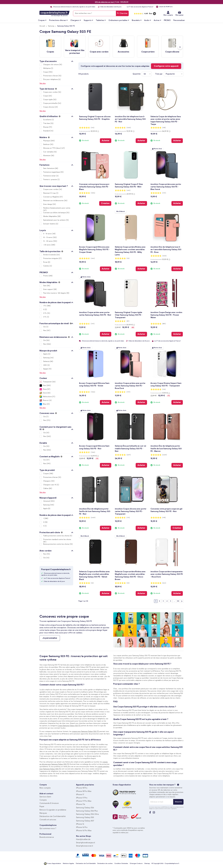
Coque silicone (48, 107)
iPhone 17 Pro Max (83, 801)
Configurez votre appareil (166, 66)
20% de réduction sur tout (104, 2)
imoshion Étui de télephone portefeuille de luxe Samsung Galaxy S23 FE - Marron (166, 448)
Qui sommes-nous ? (47, 828)
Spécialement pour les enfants (54, 220)
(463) (128, 190)
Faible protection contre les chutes (56, 536)
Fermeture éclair (49, 176)
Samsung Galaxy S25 (85, 817)
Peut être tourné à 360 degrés (54, 293)
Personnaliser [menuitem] (179, 20)
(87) (127, 321)
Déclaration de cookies (105, 863)
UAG (45, 365)
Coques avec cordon (51, 189)
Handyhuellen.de (83, 839)
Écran (45, 262)
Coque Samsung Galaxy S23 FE (68, 726)
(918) (164, 517)
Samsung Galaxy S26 (85, 807)
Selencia (46, 361)
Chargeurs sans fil (50, 485)
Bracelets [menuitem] (136, 20)
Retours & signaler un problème (52, 810)
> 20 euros (47, 245)
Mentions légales (68, 863)
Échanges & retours (136, 863)
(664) (164, 583)
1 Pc (45, 306)
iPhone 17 (80, 794)
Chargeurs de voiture (51, 65)
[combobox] (101, 13)
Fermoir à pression (50, 179)
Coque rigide (48, 100)
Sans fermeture (49, 168)
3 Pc (45, 317)
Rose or (46, 400)
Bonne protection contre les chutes (56, 544)
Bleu (44, 404)
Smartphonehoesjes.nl (85, 842)
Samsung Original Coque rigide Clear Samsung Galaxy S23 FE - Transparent (128, 315)
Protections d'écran (50, 477)
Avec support (48, 289)
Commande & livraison (49, 803)
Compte (43, 800)
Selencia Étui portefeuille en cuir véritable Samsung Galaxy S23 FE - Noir (130, 448)
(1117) (164, 193)
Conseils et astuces (47, 819)
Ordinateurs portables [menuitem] (117, 20)
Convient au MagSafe (51, 197)
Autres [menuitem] (156, 20)
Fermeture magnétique (51, 172)
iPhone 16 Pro (81, 827)
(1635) (128, 128)
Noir (44, 385)
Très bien (46, 123)
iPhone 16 (80, 824)
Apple (45, 354)
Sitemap (147, 863)
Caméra (46, 266)
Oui (44, 327)
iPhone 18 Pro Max (83, 791)
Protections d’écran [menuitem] (57, 20)
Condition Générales (121, 863)
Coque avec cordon (50, 92)
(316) (92, 128)
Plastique (46, 141)
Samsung (51, 26)
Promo (45, 276)
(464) (93, 258)
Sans (45, 286)
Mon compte (168, 15)
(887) (164, 324)
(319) (164, 389)
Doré (45, 393)
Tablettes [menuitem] (100, 20)
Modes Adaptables (50, 216)
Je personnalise (49, 638)
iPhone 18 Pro (81, 788)
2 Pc (45, 313)
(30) (128, 258)
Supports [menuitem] (87, 20)
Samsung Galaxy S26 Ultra (87, 814)
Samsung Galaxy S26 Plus (87, 811)
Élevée (46, 127)
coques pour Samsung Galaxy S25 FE (85, 731)
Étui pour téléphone (50, 79)
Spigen (46, 369)
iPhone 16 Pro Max (84, 830)
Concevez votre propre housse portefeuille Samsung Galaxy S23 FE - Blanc (94, 186)
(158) (164, 128)
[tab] (56, 60)
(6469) (164, 455)
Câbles (46, 488)
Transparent (47, 382)
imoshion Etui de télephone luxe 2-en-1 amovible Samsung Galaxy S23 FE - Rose (166, 249)
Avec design (47, 204)
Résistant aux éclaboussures (53, 201)
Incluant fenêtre (49, 224)
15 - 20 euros (48, 241)
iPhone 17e (80, 804)
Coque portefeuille (50, 103)
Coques (46, 474)
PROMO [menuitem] (167, 20)
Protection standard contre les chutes (57, 539)
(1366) (93, 392)
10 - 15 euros (48, 237)
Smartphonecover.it (84, 846)
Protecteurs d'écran (50, 76)
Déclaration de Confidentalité (52, 816)
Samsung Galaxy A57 (85, 821)
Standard (46, 131)
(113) (128, 517)
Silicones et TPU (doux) (52, 148)
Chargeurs (47, 481)
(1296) (93, 193)
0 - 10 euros (47, 234)
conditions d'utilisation (164, 808)
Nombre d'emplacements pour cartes (56, 208)
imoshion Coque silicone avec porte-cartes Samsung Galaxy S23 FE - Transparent (131, 511)
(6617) (128, 455)
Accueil (42, 26)
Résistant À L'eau (49, 193)
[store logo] (54, 13)
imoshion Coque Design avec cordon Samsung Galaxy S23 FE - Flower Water (166, 315)
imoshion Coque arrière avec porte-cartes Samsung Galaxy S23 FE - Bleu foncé (166, 186)
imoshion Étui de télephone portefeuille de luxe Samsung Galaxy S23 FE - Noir (94, 511)
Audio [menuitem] (146, 20)
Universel (46, 501)
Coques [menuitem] (41, 20)
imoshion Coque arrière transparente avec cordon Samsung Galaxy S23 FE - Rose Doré (167, 574)
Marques (43, 813)
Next (180, 47)
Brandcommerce (46, 837)
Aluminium (47, 156)
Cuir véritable (48, 152)
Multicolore (47, 397)
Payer (41, 806)
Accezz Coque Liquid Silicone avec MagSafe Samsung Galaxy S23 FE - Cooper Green (94, 249)
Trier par (158, 74)
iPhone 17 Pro (81, 798)
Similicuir (46, 144)
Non (45, 330)
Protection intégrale (51, 258)
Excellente (47, 120)
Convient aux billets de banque (54, 213)
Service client (45, 797)
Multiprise (47, 68)
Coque (46, 72)
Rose (45, 389)
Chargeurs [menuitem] (74, 20)
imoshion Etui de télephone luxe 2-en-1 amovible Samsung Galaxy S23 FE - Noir (130, 119)
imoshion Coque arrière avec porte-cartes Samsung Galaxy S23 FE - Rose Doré (130, 385)
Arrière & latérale (49, 255)
